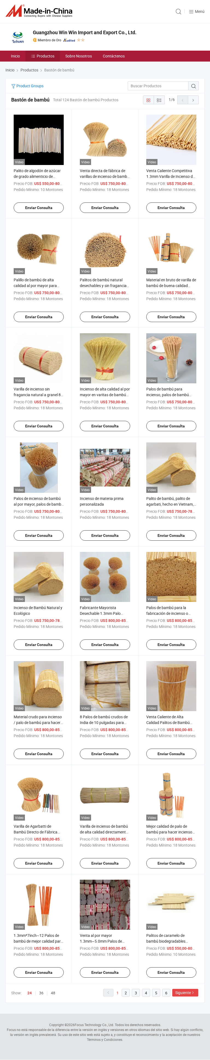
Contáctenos (114, 56)
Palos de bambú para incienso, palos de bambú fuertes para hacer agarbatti (170, 394)
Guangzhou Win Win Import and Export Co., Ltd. (84, 32)
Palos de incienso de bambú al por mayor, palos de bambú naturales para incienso (38, 504)
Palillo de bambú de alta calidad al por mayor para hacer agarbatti (35, 285)
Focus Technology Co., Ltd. (94, 1025)
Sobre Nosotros (78, 56)
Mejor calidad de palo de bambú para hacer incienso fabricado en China (169, 832)
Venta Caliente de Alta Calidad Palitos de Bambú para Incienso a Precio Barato (171, 722)
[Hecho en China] (39, 10)
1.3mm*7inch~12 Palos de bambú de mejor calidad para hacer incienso (38, 941)
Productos (45, 56)
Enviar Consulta (38, 207)
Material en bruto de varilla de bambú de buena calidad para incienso (171, 285)
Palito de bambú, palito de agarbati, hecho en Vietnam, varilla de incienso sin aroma (170, 504)
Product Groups (29, 85)
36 (41, 992)
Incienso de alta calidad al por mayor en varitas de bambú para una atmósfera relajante (105, 394)
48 (53, 992)
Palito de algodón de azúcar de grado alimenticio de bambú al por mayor (37, 176)
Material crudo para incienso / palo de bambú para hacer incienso (38, 722)
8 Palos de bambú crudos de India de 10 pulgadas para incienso (104, 722)
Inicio (15, 56)
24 (29, 993)
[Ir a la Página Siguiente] (193, 100)
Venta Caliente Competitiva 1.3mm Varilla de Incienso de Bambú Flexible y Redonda (170, 176)
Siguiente (183, 992)
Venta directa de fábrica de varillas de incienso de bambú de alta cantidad (104, 176)
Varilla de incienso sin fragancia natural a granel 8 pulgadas (37, 394)
